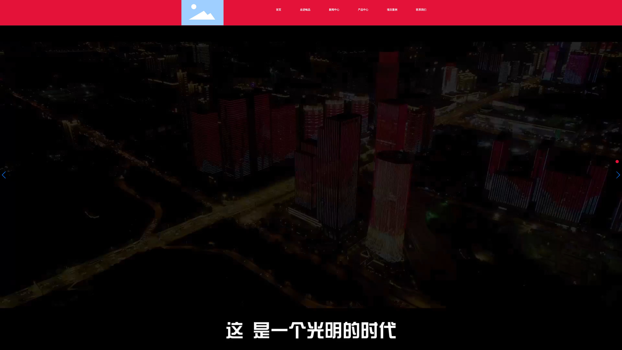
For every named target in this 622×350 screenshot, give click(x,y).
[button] (4, 175)
